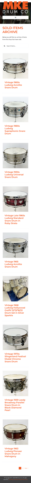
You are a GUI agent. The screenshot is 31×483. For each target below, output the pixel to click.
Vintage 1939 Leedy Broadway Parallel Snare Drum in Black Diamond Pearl (15, 405)
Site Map (11, 479)
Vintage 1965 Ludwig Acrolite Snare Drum (13, 264)
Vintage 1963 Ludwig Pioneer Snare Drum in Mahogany (13, 452)
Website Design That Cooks (21, 479)
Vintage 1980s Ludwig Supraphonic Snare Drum (15, 130)
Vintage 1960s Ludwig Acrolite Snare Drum (13, 85)
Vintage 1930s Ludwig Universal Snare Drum (14, 174)
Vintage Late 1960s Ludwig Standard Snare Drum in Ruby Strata (15, 219)
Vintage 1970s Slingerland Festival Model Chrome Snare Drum (15, 358)
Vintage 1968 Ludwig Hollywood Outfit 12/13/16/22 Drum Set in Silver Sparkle (15, 310)
